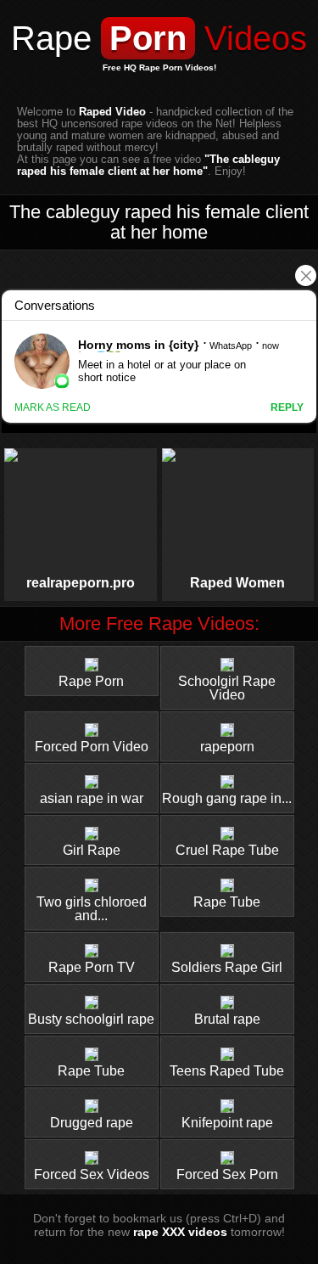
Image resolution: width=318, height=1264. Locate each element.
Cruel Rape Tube (227, 850)
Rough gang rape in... (227, 798)
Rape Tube (226, 902)
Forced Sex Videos (91, 1174)
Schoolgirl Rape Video (227, 688)
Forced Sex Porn (227, 1174)
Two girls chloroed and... (91, 909)
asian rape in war (91, 798)
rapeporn (227, 746)
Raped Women (237, 583)
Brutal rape (227, 1019)
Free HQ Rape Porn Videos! (159, 67)
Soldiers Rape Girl (226, 967)
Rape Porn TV (91, 967)
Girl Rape (91, 850)
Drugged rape (91, 1122)
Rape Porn (91, 681)
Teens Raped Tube (227, 1071)
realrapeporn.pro (80, 583)
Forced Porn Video (91, 746)
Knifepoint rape (227, 1122)
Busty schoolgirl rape (91, 1019)
